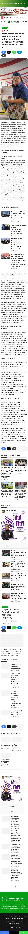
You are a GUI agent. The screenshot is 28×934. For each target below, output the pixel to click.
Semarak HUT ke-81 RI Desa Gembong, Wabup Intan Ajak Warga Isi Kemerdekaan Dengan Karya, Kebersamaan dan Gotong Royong (18, 565)
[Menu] (26, 22)
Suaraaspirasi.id (21, 916)
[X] (9, 52)
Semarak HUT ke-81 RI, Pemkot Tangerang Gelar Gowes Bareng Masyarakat (18, 576)
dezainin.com (19, 918)
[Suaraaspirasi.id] (14, 21)
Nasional (4, 27)
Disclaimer (16, 923)
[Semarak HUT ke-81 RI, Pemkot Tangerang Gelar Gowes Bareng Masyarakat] (6, 576)
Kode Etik (11, 923)
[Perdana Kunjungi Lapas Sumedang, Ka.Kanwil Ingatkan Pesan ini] (21, 462)
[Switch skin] (4, 22)
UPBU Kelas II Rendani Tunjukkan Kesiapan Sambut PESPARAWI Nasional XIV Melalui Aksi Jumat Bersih (7, 493)
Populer (7, 546)
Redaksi (5, 48)
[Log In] (23, 22)
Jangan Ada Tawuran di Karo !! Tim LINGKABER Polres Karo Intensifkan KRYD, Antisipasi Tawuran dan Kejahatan (18, 586)
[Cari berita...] (2, 22)
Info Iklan (10, 921)
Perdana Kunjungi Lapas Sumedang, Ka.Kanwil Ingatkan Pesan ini (20, 470)
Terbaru (21, 546)
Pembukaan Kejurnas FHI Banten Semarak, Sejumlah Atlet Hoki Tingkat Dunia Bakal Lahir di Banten (18, 597)
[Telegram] (19, 52)
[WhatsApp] (14, 52)
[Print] (3, 55)
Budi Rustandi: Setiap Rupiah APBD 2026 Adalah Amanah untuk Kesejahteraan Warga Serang (18, 554)
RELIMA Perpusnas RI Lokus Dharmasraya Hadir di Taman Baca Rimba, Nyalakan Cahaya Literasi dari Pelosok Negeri (21, 493)
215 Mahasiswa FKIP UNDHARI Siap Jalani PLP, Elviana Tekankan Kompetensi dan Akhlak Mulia (18, 216)
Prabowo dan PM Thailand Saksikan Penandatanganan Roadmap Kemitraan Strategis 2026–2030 (18, 229)
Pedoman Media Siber (19, 921)
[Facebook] (3, 52)
